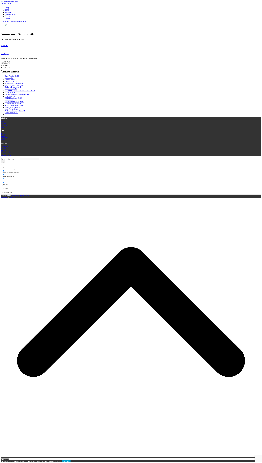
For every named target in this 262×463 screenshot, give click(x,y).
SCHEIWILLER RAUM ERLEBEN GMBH (20, 91)
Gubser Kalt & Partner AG (13, 103)
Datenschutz (13, 197)
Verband (3, 148)
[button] (13, 21)
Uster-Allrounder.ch (11, 109)
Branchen (4, 125)
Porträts (3, 123)
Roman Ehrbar (9, 80)
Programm (4, 138)
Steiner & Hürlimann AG (13, 107)
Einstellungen (66, 461)
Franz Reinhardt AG (11, 113)
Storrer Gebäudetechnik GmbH (15, 85)
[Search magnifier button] (3, 161)
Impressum (4, 197)
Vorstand (4, 150)
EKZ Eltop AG (10, 96)
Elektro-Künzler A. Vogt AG (14, 102)
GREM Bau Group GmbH (13, 98)
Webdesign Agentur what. (20, 195)
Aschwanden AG (10, 92)
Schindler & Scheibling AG (14, 83)
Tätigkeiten (4, 146)
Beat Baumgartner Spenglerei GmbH (17, 94)
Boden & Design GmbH (13, 87)
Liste (2, 127)
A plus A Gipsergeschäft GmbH (15, 111)
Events (3, 136)
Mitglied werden (6, 3)
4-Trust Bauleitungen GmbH (14, 105)
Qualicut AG (9, 78)
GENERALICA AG (11, 81)
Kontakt (3, 139)
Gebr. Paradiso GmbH (12, 76)
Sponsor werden (6, 152)
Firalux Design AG (11, 89)
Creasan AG (9, 100)
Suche (3, 121)
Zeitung (3, 134)
